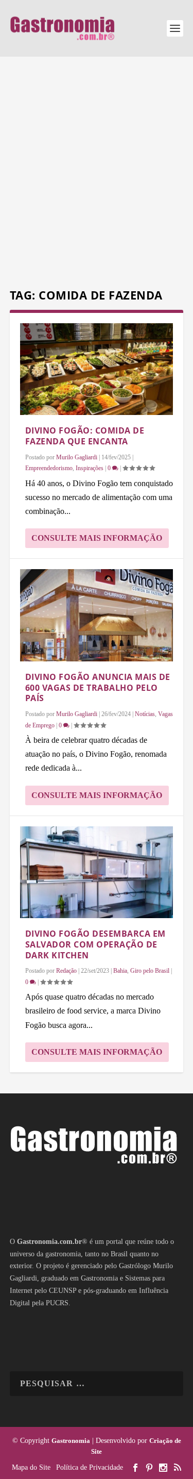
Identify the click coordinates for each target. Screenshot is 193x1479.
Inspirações (89, 468)
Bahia (120, 970)
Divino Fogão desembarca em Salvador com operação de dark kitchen (95, 944)
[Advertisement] (96, 174)
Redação (66, 970)
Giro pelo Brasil (149, 970)
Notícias (145, 714)
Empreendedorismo (49, 468)
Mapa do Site (31, 1467)
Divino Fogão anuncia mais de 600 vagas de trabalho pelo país (97, 687)
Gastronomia (70, 1440)
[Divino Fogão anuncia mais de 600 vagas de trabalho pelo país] (96, 615)
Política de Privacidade (89, 1467)
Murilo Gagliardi (76, 457)
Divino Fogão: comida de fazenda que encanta (85, 436)
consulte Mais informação (96, 538)
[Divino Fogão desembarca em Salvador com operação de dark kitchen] (96, 872)
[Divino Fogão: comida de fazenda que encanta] (96, 369)
